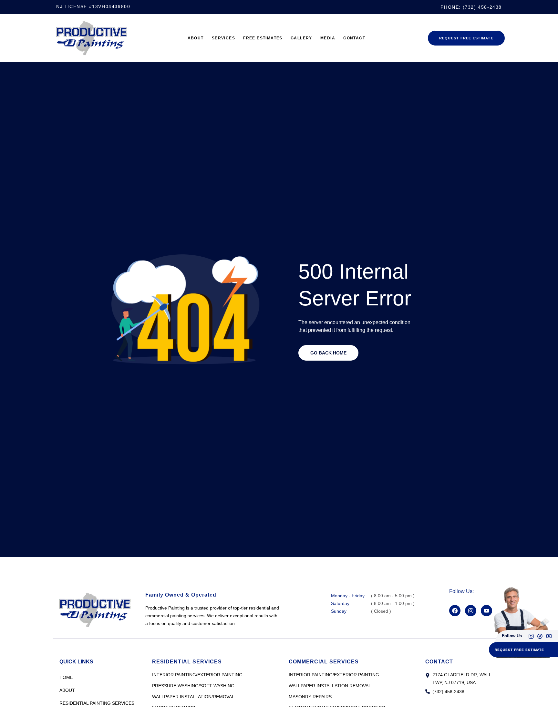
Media (335, 38)
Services (215, 38)
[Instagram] (530, 634)
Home (66, 677)
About (67, 690)
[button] (520, 649)
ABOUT (183, 38)
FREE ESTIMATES (260, 38)
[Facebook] (455, 611)
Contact (366, 38)
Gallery (305, 38)
